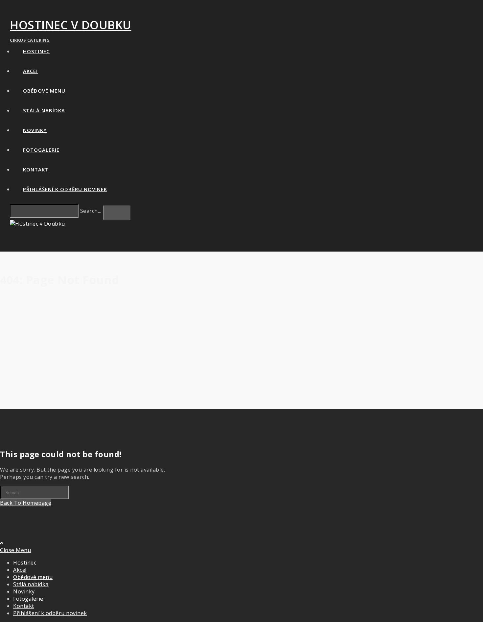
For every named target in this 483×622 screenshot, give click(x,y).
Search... (91, 210)
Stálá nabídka (31, 584)
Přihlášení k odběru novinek (50, 613)
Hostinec (24, 562)
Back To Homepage (25, 502)
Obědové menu (33, 577)
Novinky (24, 591)
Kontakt (23, 606)
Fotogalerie (28, 598)
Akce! (20, 569)
